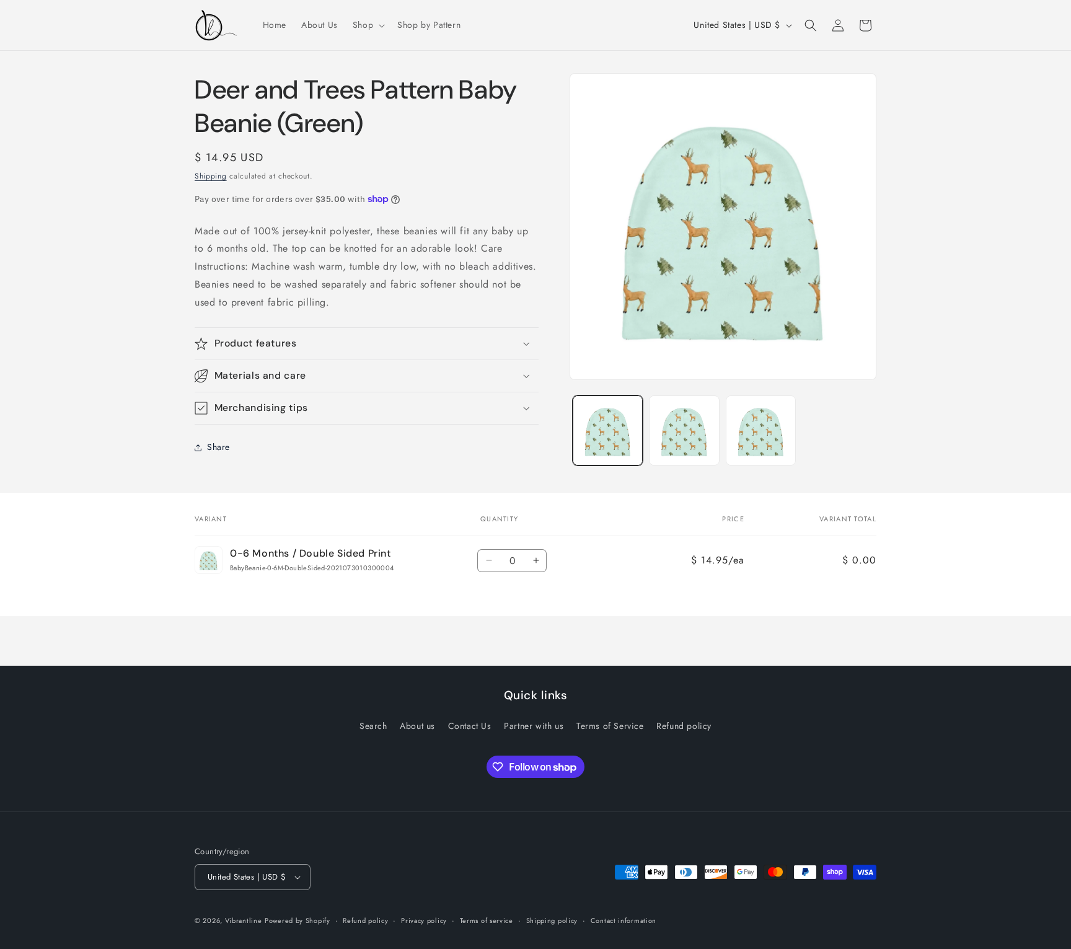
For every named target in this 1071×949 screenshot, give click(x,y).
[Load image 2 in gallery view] (684, 430)
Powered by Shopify (297, 920)
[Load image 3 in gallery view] (761, 430)
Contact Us (469, 726)
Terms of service (486, 920)
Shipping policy (552, 920)
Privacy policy (424, 920)
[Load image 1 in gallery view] (608, 430)
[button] (367, 25)
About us (417, 726)
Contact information (623, 920)
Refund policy (684, 726)
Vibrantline (243, 920)
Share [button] (218, 447)
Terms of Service (610, 726)
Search (373, 726)
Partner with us (533, 726)
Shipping (211, 176)
